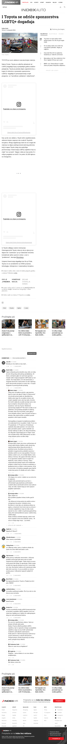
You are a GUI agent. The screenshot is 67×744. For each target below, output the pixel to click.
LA (3, 600)
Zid (31, 2)
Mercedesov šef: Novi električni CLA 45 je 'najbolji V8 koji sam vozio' (54, 59)
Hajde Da (8, 529)
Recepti (36, 712)
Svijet (3, 710)
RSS (45, 720)
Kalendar (36, 723)
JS (3, 363)
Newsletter (58, 726)
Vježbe (35, 718)
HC (3, 608)
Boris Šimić (9, 579)
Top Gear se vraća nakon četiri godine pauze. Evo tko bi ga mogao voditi (54, 40)
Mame (24, 720)
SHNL (13, 718)
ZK (3, 538)
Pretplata (25, 2)
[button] (4, 323)
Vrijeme (46, 718)
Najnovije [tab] (44, 34)
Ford (4, 308)
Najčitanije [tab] (53, 34)
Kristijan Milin (14, 475)
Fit (23, 726)
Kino (45, 715)
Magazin (25, 707)
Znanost (4, 726)
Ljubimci (25, 715)
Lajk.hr (35, 715)
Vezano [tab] (61, 34)
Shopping (25, 710)
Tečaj (45, 710)
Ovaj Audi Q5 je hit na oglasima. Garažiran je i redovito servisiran (53, 53)
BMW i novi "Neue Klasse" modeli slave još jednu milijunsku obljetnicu (54, 64)
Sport (42, 2)
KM (8, 493)
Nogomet (14, 710)
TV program (47, 712)
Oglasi (55, 2)
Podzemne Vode (14, 644)
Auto (24, 723)
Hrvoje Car (9, 607)
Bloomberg (19, 257)
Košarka (14, 720)
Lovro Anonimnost (11, 599)
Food (24, 718)
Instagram (60, 715)
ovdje (10, 289)
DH (3, 371)
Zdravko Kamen (10, 537)
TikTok (59, 718)
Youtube (59, 712)
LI (3, 590)
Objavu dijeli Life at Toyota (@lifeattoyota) (18, 132)
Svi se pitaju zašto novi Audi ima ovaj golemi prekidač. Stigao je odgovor (53, 47)
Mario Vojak (13, 390)
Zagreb (3, 718)
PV (8, 644)
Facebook (60, 710)
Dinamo (14, 712)
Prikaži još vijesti (52, 70)
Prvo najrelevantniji (18, 358)
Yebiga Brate (9, 545)
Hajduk (14, 715)
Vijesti (36, 2)
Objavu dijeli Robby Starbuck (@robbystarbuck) (19, 242)
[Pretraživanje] (64, 7)
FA (3, 556)
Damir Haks (9, 370)
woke (26, 308)
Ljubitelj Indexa (10, 589)
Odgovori (36, 720)
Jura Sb (8, 361)
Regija (3, 715)
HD (3, 530)
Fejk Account (9, 555)
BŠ (3, 580)
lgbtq (19, 308)
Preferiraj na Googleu (58, 29)
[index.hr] (11, 2)
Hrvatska (4, 712)
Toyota (12, 308)
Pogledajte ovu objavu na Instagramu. (14, 109)
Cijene (60, 2)
